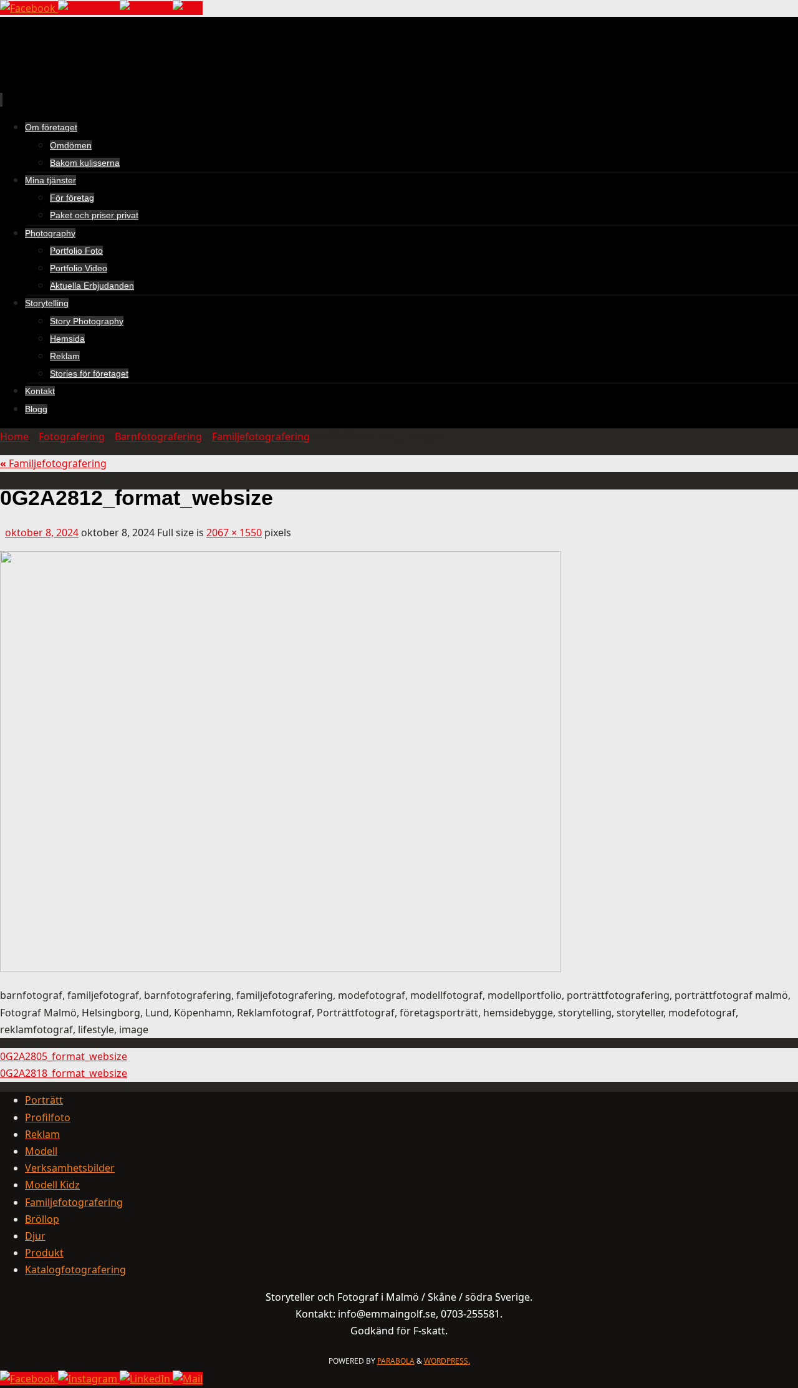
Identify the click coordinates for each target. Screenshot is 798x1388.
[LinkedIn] (146, 8)
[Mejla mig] (188, 8)
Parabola (396, 1361)
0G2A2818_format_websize (63, 1073)
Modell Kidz (52, 1185)
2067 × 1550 (234, 532)
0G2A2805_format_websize (63, 1056)
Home (14, 436)
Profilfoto (47, 1117)
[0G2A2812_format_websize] (280, 968)
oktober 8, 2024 (42, 532)
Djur (35, 1236)
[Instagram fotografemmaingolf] (89, 8)
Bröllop (42, 1219)
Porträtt (44, 1100)
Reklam (42, 1134)
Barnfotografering (158, 436)
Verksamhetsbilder (70, 1168)
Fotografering (72, 436)
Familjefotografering (261, 436)
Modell (41, 1151)
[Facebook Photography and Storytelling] (29, 8)
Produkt (44, 1253)
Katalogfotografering (75, 1269)
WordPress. (447, 1361)
